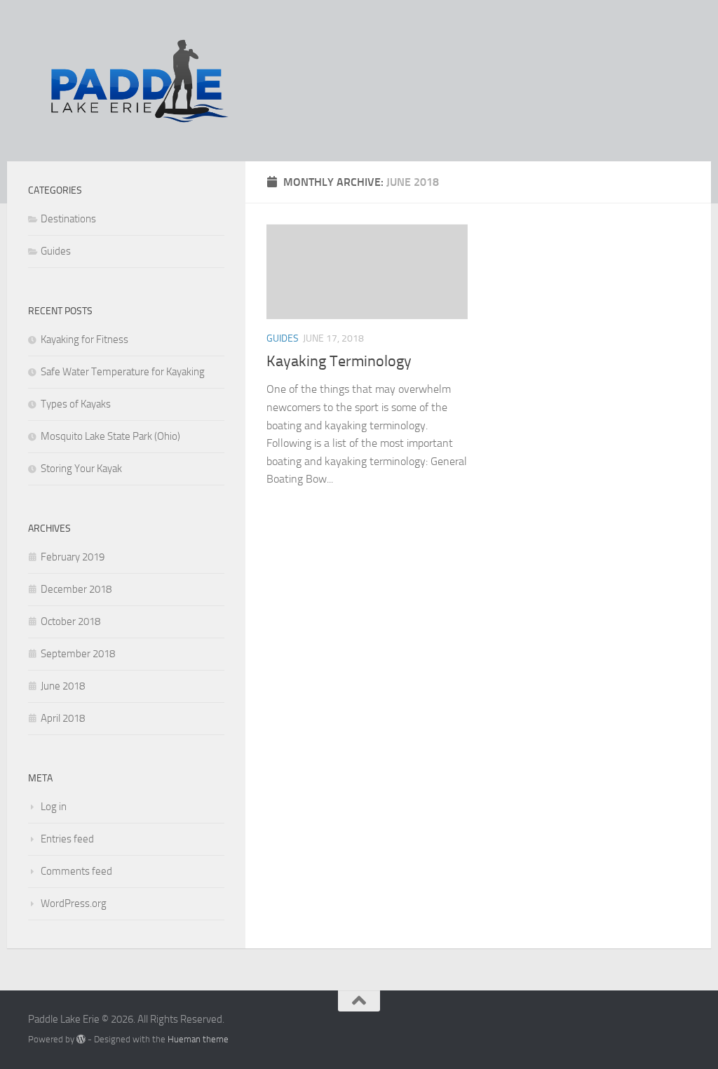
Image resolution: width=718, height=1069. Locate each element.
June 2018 (63, 686)
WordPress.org (74, 903)
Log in (54, 806)
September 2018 (78, 653)
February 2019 (72, 557)
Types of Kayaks (76, 404)
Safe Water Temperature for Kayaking (123, 371)
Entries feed (67, 839)
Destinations (68, 219)
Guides (282, 338)
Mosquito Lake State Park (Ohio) (110, 436)
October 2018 (70, 621)
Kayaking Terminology (339, 361)
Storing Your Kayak (81, 468)
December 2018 (76, 589)
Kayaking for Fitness (84, 339)
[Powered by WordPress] (81, 1039)
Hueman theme (198, 1039)
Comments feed (76, 871)
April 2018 (63, 718)
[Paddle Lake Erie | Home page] (140, 80)
